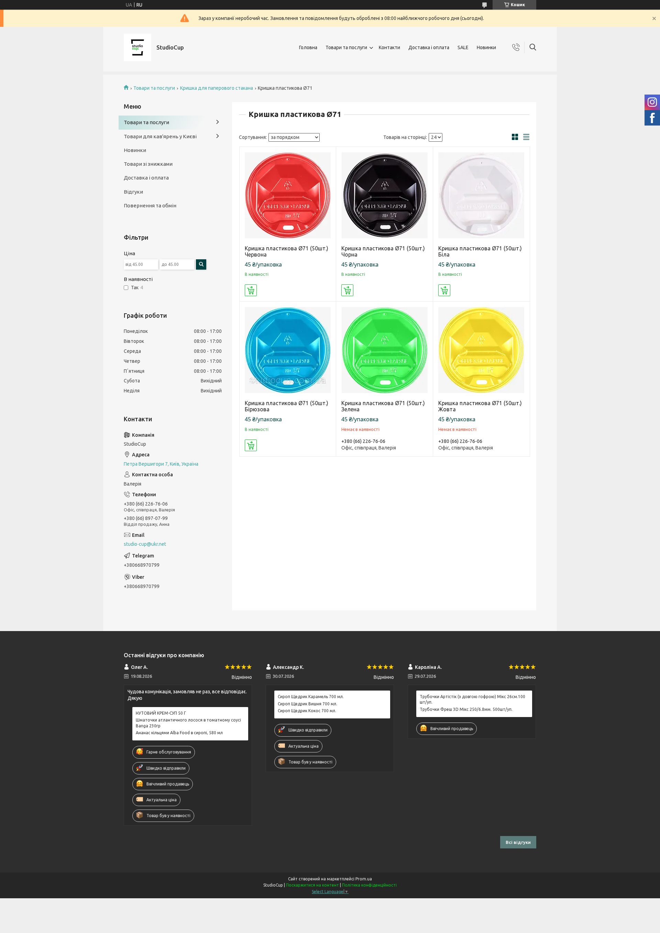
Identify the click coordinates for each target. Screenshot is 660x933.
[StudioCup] (137, 47)
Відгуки (133, 192)
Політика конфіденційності (369, 885)
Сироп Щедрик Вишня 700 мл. (307, 704)
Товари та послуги (346, 47)
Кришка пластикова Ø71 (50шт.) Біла (480, 251)
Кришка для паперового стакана (216, 88)
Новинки (486, 47)
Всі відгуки (518, 842)
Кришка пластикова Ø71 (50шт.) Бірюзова (286, 406)
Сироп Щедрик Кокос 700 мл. (307, 710)
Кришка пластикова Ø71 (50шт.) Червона (286, 251)
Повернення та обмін (150, 205)
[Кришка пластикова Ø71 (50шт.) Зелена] (384, 350)
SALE (463, 47)
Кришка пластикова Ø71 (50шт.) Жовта (480, 406)
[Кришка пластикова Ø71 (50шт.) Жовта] (481, 350)
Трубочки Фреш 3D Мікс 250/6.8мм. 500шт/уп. (466, 709)
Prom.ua (363, 879)
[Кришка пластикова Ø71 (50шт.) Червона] (288, 195)
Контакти (389, 47)
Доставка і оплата (428, 47)
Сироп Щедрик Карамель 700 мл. (311, 696)
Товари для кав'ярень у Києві (160, 136)
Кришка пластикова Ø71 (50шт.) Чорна (383, 251)
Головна (308, 47)
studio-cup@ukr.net (145, 544)
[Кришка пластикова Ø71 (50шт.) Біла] (481, 195)
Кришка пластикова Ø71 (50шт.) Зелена (383, 406)
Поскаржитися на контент (312, 885)
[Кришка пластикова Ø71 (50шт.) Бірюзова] (288, 350)
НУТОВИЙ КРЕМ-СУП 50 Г (161, 713)
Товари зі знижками (148, 164)
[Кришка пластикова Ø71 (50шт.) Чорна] (384, 195)
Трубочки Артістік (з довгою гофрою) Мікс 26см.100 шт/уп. (472, 699)
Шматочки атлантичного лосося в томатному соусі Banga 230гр (188, 723)
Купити (251, 290)
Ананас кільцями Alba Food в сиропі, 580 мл (179, 732)
